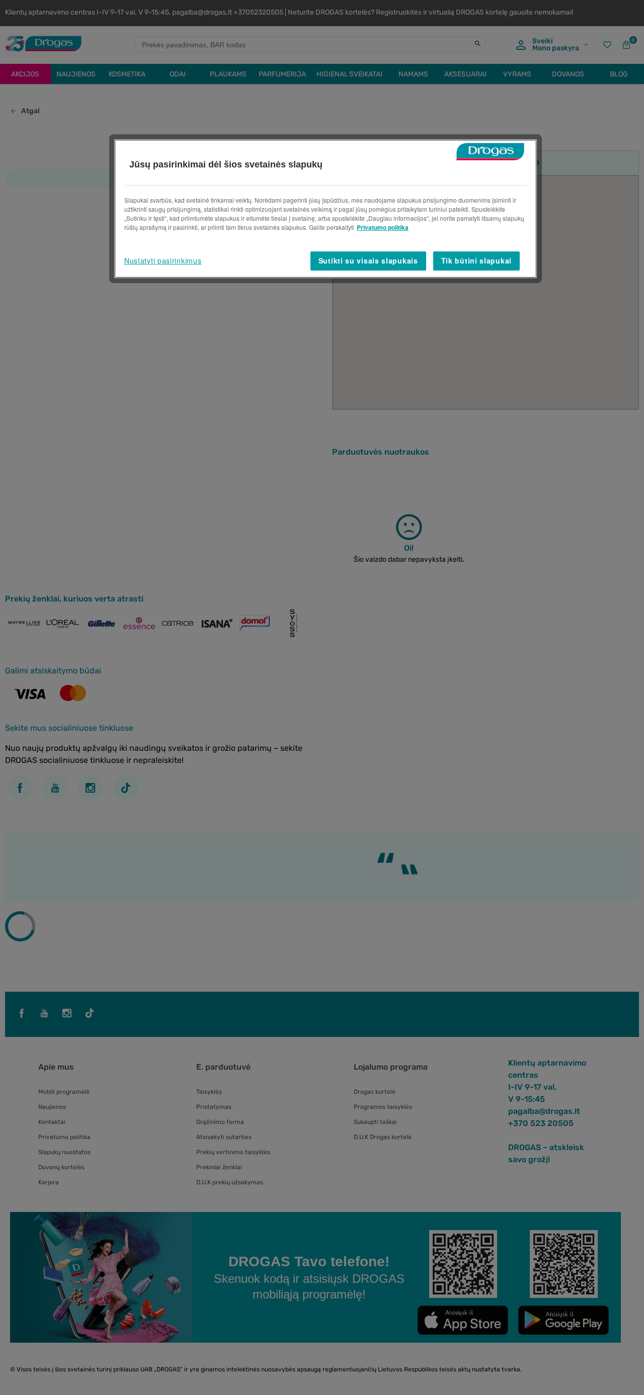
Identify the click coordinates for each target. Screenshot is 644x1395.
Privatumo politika (383, 227)
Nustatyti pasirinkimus (162, 260)
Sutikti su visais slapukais (368, 260)
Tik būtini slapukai (476, 260)
